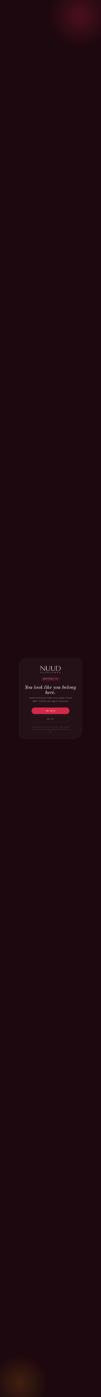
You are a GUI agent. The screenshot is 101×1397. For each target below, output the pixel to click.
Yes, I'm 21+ (50, 711)
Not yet (50, 719)
